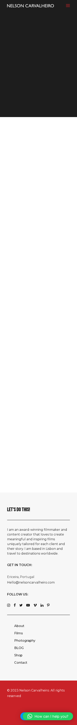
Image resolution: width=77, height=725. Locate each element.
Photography (24, 640)
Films (18, 633)
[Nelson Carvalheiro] (30, 5)
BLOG (19, 648)
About (19, 626)
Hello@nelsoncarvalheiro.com (31, 582)
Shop (18, 655)
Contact (20, 662)
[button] (68, 5)
